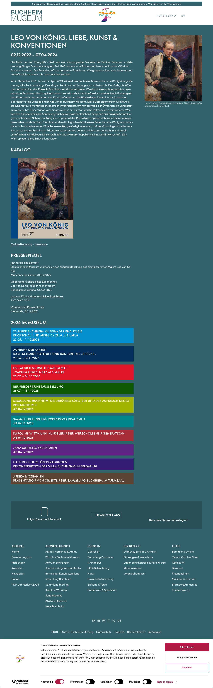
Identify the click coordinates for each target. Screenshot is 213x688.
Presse (15, 579)
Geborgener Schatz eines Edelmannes (34, 281)
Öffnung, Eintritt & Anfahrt (139, 551)
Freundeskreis (180, 573)
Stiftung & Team (97, 584)
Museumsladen (132, 568)
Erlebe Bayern (180, 590)
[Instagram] (169, 511)
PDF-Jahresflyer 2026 (25, 584)
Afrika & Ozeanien (56, 601)
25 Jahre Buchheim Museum (62, 557)
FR (104, 620)
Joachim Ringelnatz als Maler (63, 568)
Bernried (177, 568)
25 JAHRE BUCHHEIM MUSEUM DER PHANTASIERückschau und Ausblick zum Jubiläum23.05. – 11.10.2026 (47, 335)
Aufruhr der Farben (57, 562)
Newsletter (18, 573)
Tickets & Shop (167, 15)
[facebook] (44, 511)
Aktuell (18, 546)
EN (183, 15)
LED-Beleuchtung (98, 568)
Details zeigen (165, 682)
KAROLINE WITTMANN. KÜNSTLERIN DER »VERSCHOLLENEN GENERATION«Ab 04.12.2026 (68, 435)
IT (108, 620)
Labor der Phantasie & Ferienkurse (144, 562)
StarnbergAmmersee (184, 584)
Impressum (155, 632)
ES (98, 620)
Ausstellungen (57, 546)
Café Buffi (178, 562)
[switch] (90, 681)
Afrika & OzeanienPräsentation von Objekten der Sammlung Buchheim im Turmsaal (68, 478)
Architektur (94, 562)
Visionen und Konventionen (27, 307)
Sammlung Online (183, 551)
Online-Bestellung (22, 244)
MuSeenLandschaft (184, 579)
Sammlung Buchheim (58, 579)
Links (176, 546)
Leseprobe (41, 244)
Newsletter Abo (107, 515)
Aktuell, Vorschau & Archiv (61, 551)
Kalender (17, 568)
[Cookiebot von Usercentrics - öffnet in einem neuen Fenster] (20, 682)
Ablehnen (187, 667)
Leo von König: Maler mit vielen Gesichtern (37, 296)
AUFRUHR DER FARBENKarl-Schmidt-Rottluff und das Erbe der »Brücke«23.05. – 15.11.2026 (54, 354)
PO (114, 620)
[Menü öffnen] (197, 15)
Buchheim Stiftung (82, 632)
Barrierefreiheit (136, 632)
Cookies (119, 632)
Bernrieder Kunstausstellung (62, 573)
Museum (94, 546)
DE (119, 620)
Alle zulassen (187, 647)
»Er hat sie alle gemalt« (25, 262)
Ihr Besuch (131, 546)
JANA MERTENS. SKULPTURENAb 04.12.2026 (35, 450)
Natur (91, 573)
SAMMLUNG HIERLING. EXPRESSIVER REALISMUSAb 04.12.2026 (49, 421)
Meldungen (18, 562)
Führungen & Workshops (138, 557)
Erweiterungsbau (22, 557)
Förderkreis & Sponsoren (102, 590)
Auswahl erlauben (187, 657)
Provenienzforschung (101, 579)
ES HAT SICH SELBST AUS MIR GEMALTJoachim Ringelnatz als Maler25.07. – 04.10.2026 (41, 372)
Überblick (93, 551)
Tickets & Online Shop (185, 557)
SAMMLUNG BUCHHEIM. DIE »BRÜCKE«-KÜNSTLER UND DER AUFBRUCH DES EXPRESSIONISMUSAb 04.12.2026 (71, 405)
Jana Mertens (53, 595)
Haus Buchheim (54, 606)
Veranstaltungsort (134, 573)
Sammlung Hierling (57, 584)
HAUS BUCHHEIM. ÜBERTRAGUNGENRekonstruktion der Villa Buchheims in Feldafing (55, 464)
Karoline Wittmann (56, 590)
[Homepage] (26, 15)
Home (15, 551)
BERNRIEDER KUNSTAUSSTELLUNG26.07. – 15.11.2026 (38, 388)
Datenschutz (103, 632)
